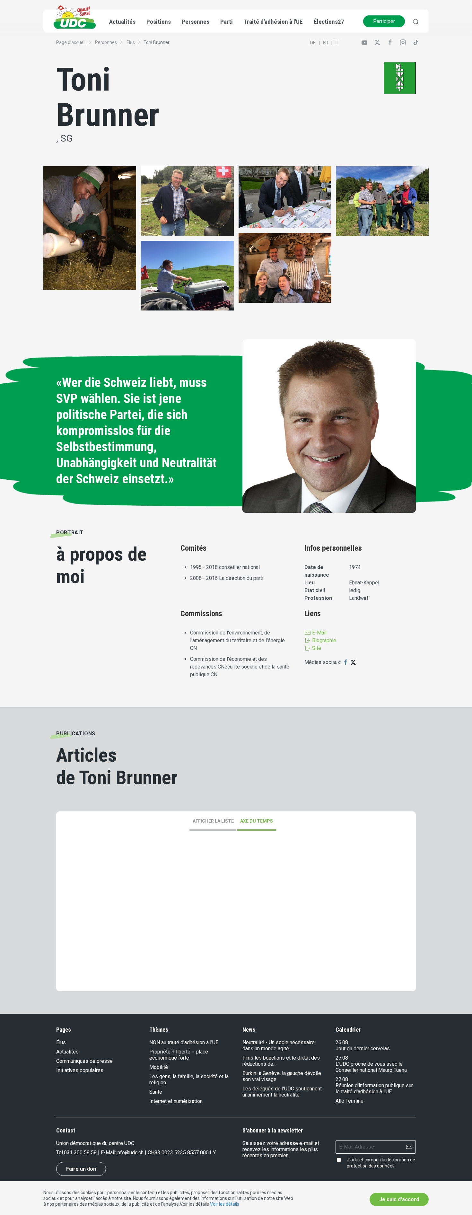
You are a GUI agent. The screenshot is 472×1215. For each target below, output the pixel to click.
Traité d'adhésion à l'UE (273, 21)
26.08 (342, 1042)
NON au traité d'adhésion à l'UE (183, 1042)
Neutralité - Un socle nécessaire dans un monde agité (278, 1045)
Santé (155, 1092)
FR (325, 42)
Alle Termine (349, 1101)
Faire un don (81, 1169)
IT (337, 42)
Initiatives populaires (79, 1070)
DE (313, 42)
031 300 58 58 (80, 1152)
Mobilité (158, 1067)
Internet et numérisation (176, 1101)
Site (316, 648)
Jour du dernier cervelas (363, 1048)
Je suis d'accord (399, 1199)
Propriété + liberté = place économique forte (178, 1055)
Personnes (106, 42)
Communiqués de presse (84, 1061)
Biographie (323, 640)
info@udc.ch (130, 1152)
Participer (384, 21)
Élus (131, 42)
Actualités (67, 1052)
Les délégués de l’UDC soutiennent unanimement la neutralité (282, 1092)
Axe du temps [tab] (256, 821)
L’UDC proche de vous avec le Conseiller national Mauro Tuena (371, 1067)
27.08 (342, 1058)
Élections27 (329, 21)
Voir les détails (224, 1204)
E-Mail (319, 633)
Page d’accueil (70, 42)
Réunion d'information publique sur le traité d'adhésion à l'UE (374, 1088)
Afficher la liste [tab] (213, 821)
